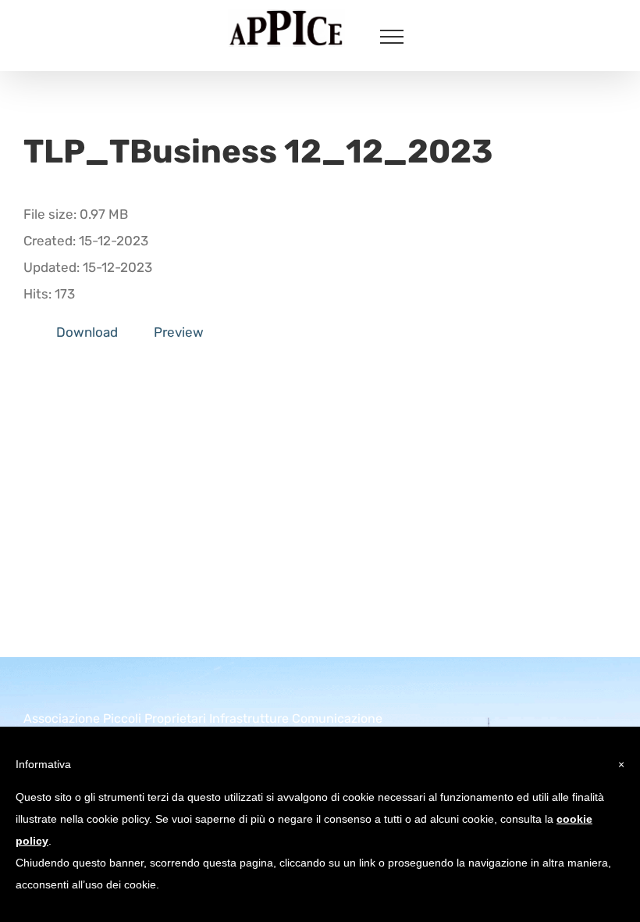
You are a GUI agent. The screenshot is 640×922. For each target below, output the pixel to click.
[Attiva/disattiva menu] (391, 37)
